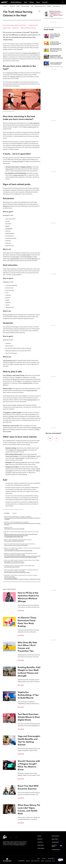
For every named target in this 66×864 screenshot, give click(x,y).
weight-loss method (18, 161)
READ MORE (21, 610)
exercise (18, 377)
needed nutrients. (15, 258)
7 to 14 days (11, 416)
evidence (11, 450)
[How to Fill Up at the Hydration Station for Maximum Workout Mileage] (46, 36)
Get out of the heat (8, 314)
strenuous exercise (32, 399)
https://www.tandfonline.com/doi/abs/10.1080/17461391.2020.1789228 (18, 550)
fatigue (7, 226)
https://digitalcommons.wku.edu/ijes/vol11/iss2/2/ (14, 562)
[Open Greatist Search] (62, 2)
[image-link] (9, 597)
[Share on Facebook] (35, 19)
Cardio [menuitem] (18, 6)
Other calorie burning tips (28, 28)
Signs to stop (6, 28)
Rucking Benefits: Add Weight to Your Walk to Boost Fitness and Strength (56, 57)
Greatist (42, 860)
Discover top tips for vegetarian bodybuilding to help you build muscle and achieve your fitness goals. (28, 703)
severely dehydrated (32, 258)
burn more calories (13, 72)
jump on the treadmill (30, 53)
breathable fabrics (27, 383)
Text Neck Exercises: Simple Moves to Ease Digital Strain (29, 717)
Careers (43, 858)
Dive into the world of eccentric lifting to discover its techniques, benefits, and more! (29, 794)
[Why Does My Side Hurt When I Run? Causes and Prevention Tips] (46, 50)
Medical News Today (35, 860)
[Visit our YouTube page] (21, 837)
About (38, 858)
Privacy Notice (41, 845)
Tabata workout (19, 458)
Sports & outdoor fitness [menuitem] (40, 6)
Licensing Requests (56, 849)
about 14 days (9, 169)
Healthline (28, 860)
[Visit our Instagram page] (18, 837)
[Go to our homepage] (5, 837)
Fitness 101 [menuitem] (12, 6)
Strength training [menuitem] (25, 6)
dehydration (6, 206)
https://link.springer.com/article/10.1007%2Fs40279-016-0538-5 (17, 572)
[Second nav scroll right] (62, 6)
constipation (8, 228)
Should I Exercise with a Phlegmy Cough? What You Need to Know (29, 765)
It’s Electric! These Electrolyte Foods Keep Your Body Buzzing (55, 43)
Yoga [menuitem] (32, 6)
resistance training (22, 450)
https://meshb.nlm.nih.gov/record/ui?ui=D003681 (14, 528)
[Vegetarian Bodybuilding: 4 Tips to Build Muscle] (46, 63)
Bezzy (53, 860)
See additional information (19, 844)
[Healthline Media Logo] (7, 860)
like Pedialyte (28, 256)
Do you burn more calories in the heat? (14, 25)
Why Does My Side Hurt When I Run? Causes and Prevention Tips (56, 50)
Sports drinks (26, 254)
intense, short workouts (11, 456)
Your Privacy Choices (54, 846)
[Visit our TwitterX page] (14, 837)
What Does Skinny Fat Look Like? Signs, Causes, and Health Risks (29, 809)
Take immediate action (9, 360)
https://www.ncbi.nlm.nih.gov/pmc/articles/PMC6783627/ (16, 545)
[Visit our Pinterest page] (16, 837)
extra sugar (16, 256)
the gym (15, 379)
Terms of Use (40, 842)
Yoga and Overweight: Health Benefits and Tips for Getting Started (29, 740)
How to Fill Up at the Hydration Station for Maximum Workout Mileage (55, 36)
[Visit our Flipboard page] (24, 837)
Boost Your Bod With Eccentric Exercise (28, 787)
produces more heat (18, 175)
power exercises (20, 462)
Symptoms (6, 215)
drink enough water (32, 390)
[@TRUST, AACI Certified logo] (59, 860)
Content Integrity (55, 842)
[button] (22, 513)
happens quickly (15, 76)
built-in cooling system (29, 127)
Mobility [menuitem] (49, 6)
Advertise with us (51, 858)
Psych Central (48, 860)
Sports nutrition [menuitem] (56, 6)
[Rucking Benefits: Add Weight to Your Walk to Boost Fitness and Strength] (46, 57)
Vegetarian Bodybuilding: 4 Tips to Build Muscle (56, 63)
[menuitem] (16, 2)
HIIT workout (31, 456)
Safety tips (15, 28)
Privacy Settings (41, 848)
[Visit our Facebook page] (11, 837)
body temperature (35, 123)
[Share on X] (38, 19)
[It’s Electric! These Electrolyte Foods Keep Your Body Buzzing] (46, 43)
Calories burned (33, 25)
